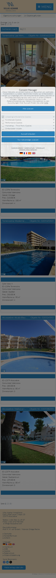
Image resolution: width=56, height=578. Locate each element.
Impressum (40, 148)
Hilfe (46, 103)
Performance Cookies (13, 123)
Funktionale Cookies (13, 120)
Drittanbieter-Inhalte (13, 128)
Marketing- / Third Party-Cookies (18, 125)
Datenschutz (29, 148)
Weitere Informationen (28, 149)
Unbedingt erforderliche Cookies (18, 117)
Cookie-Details (17, 148)
